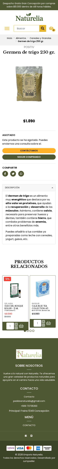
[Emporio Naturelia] (29, 17)
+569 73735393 (29, 406)
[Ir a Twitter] (31, 436)
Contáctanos (29, 150)
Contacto (29, 396)
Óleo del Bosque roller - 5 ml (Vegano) (13, 308)
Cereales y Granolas (40, 38)
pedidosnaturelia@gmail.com (29, 401)
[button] (25, 331)
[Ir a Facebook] (26, 436)
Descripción (12, 187)
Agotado (8, 135)
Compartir (9, 167)
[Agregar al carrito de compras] (21, 326)
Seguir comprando (29, 156)
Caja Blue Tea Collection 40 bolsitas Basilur (41, 308)
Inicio (9, 38)
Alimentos (21, 38)
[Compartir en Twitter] (13, 174)
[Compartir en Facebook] (5, 174)
